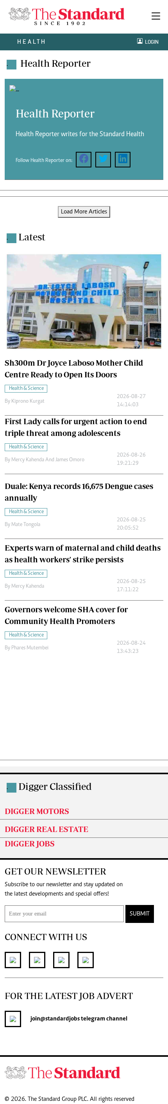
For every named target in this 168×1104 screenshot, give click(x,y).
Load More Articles (84, 212)
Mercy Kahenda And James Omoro (47, 460)
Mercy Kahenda (27, 586)
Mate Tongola (25, 525)
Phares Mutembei (29, 648)
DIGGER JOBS (30, 843)
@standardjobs (60, 1019)
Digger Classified (55, 786)
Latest (31, 236)
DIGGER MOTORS (37, 811)
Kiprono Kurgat (28, 401)
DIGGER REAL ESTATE (46, 829)
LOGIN (151, 42)
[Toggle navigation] (156, 17)
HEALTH (31, 41)
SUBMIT (140, 914)
